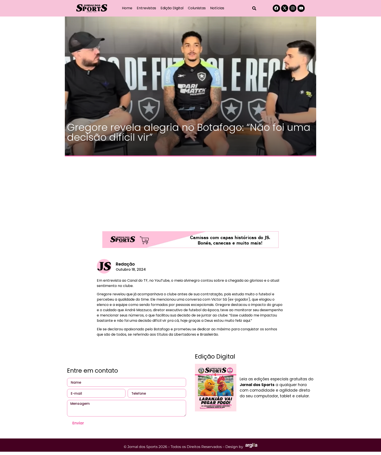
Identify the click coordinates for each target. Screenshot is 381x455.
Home (127, 8)
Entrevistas (146, 8)
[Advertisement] (190, 191)
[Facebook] (276, 8)
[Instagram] (292, 8)
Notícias (217, 8)
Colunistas (197, 8)
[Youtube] (300, 8)
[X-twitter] (284, 8)
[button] (254, 8)
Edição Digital (172, 8)
